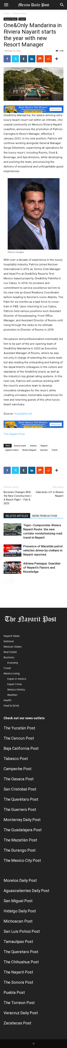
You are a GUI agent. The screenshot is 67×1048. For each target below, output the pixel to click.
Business (9, 657)
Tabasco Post (16, 758)
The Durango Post (20, 850)
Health (7, 700)
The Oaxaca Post (19, 779)
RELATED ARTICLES (17, 515)
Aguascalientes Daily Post (26, 890)
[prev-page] (6, 581)
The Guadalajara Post (23, 830)
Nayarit (44, 445)
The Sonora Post (18, 982)
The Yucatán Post (19, 728)
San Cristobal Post (20, 789)
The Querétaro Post (21, 799)
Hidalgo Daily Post (20, 911)
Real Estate (10, 652)
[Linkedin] (31, 58)
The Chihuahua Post (21, 962)
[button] (6, 5)
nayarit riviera (11, 450)
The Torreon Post (19, 1002)
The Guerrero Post (20, 809)
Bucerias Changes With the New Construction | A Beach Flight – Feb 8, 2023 (17, 497)
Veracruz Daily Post (21, 1013)
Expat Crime (14, 684)
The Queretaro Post (21, 952)
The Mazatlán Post (20, 840)
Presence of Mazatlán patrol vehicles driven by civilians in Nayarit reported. (43, 550)
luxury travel (20, 445)
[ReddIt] (48, 58)
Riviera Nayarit (29, 450)
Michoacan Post (18, 921)
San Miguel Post (18, 901)
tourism (44, 450)
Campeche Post (17, 769)
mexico (33, 445)
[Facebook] (7, 58)
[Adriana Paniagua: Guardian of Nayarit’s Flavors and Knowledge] (12, 567)
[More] (56, 58)
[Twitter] (15, 58)
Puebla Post (14, 992)
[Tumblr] (23, 58)
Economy (12, 662)
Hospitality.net (23, 413)
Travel (22, 19)
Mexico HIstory (16, 689)
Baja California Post (21, 748)
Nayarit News (19, 13)
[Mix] (40, 58)
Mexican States (13, 646)
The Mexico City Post (22, 860)
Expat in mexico (16, 678)
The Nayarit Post (14, 434)
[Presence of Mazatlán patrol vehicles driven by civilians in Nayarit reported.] (12, 550)
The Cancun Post (19, 738)
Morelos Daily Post (20, 880)
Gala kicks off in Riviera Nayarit (49, 493)
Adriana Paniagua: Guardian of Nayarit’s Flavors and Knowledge (41, 567)
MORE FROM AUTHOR (44, 515)
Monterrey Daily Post (22, 819)
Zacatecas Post (17, 1023)
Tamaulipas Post (18, 941)
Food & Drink (11, 705)
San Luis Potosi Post (22, 931)
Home (7, 13)
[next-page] (11, 581)
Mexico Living (12, 673)
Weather (12, 695)
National (9, 641)
